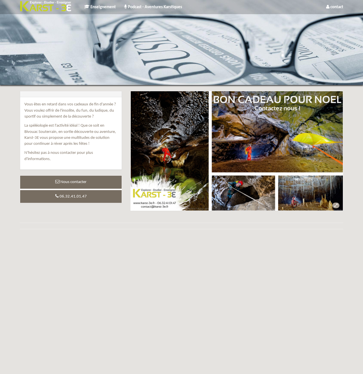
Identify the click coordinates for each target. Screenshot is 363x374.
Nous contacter (73, 182)
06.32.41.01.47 (73, 196)
